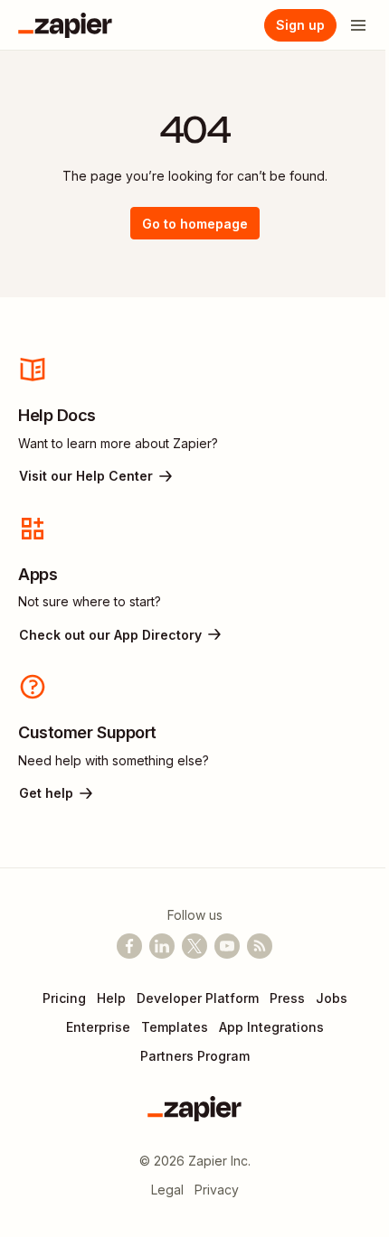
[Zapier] (65, 25)
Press (287, 998)
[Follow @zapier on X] (194, 946)
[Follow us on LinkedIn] (162, 946)
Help (111, 998)
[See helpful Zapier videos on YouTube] (227, 946)
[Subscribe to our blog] (259, 946)
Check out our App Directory (110, 634)
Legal (167, 1189)
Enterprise (98, 1027)
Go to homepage (195, 223)
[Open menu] (358, 25)
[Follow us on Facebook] (129, 946)
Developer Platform (198, 998)
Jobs (331, 998)
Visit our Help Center (86, 475)
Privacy (216, 1189)
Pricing (64, 998)
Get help (46, 793)
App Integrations (271, 1027)
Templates (174, 1027)
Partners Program (195, 1056)
